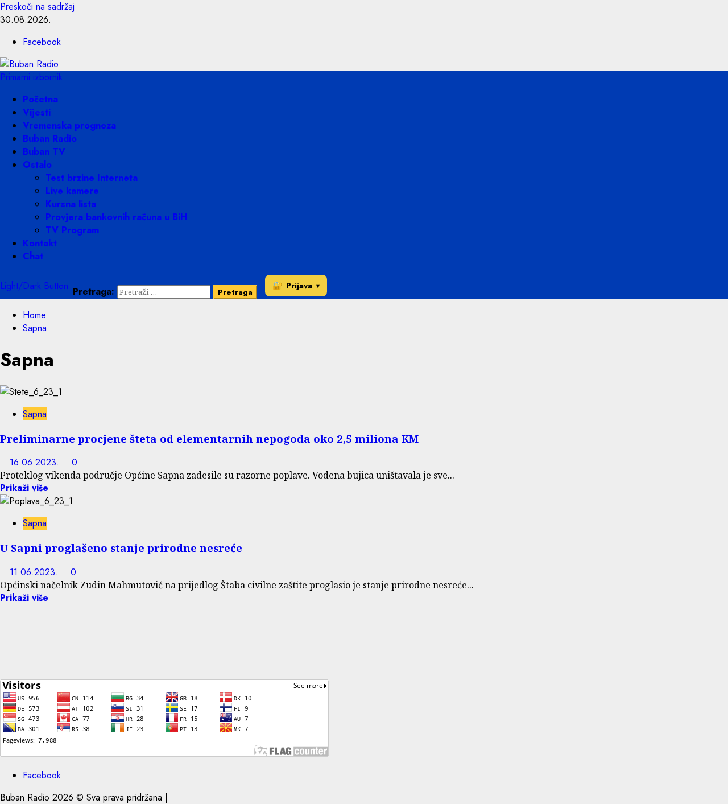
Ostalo (37, 164)
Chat (33, 256)
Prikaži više (24, 487)
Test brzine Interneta (92, 177)
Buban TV (44, 151)
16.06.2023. (36, 462)
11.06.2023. (35, 572)
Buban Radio (50, 138)
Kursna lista (71, 204)
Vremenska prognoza (69, 125)
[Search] (76, 278)
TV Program (72, 230)
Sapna (35, 413)
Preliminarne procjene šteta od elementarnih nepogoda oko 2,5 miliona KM (209, 438)
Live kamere (72, 190)
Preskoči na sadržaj (37, 6)
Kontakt (40, 243)
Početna (40, 99)
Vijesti (37, 112)
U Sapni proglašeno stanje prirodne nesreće (121, 548)
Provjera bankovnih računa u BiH (116, 217)
